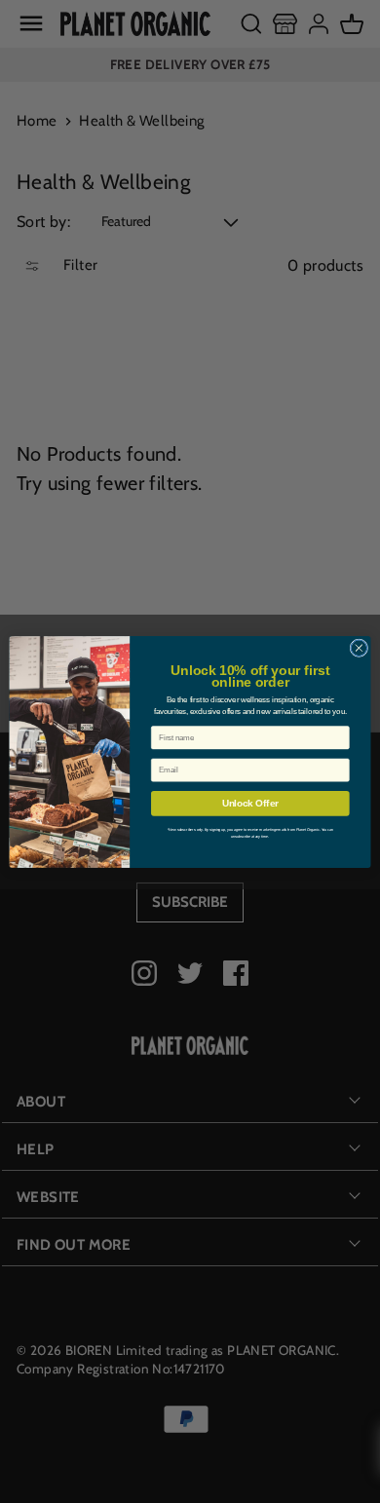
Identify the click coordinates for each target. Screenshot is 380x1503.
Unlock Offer (250, 803)
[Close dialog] (359, 647)
